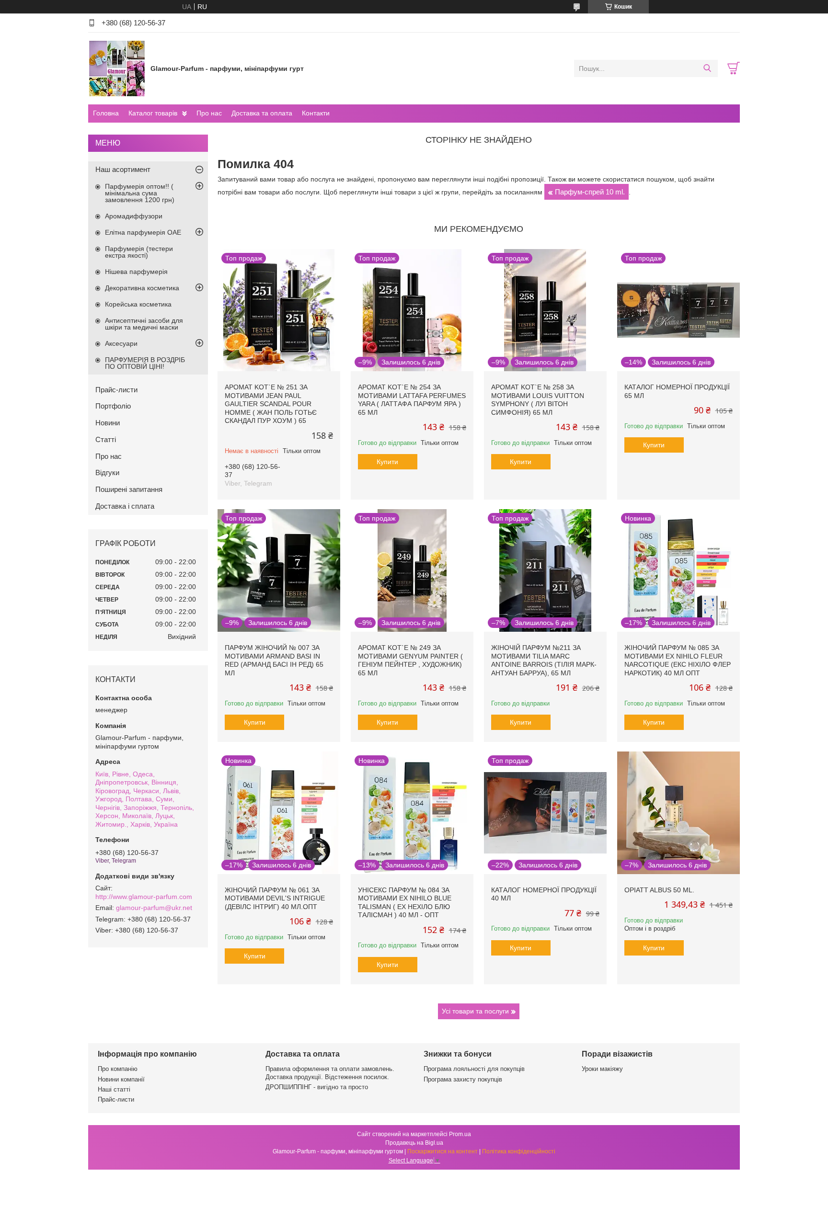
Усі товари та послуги (475, 1011)
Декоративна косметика (142, 288)
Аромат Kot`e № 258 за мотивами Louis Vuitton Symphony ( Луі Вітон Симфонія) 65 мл (537, 399)
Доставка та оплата (261, 113)
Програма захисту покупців (463, 1079)
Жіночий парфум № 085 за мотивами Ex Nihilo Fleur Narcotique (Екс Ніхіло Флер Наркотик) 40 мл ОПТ (677, 660)
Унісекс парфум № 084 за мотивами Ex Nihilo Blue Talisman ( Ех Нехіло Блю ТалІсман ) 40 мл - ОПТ (404, 902)
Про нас (209, 113)
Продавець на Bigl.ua (414, 1142)
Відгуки (107, 472)
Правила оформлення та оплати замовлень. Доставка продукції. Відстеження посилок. (329, 1072)
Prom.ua (460, 1134)
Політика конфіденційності (518, 1151)
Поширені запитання (128, 489)
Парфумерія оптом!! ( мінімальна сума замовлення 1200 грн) (139, 193)
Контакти (316, 113)
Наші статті (114, 1089)
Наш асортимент (122, 169)
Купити (387, 462)
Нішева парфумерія (136, 271)
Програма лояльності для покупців (474, 1068)
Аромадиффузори (133, 216)
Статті (105, 439)
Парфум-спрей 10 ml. (590, 192)
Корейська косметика (138, 304)
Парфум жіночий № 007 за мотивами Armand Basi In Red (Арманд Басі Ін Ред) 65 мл (274, 660)
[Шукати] (707, 68)
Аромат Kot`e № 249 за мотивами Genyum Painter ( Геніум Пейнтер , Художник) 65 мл (410, 660)
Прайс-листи (116, 390)
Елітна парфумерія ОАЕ (143, 232)
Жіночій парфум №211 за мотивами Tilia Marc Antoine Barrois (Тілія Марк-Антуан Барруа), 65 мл (544, 660)
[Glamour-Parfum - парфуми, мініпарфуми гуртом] (117, 68)
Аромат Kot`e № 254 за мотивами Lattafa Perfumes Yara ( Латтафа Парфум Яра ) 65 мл (412, 399)
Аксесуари (121, 343)
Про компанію (118, 1068)
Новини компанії (121, 1079)
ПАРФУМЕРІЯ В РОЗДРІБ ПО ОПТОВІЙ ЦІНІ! (145, 363)
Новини (107, 423)
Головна (106, 113)
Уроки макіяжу (602, 1068)
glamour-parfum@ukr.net (154, 907)
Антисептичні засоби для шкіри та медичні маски (144, 324)
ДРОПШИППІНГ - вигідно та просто (316, 1087)
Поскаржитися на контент (442, 1151)
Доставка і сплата (124, 506)
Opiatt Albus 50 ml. (659, 890)
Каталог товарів (152, 113)
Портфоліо (113, 406)
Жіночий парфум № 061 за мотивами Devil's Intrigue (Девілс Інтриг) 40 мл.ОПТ (275, 898)
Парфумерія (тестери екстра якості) (139, 252)
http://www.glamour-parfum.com (143, 896)
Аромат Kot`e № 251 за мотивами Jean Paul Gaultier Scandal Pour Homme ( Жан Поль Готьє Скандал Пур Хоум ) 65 (271, 403)
